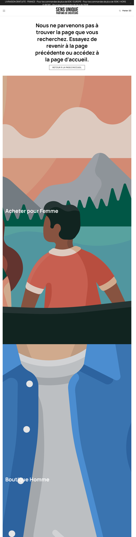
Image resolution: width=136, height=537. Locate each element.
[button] (4, 11)
